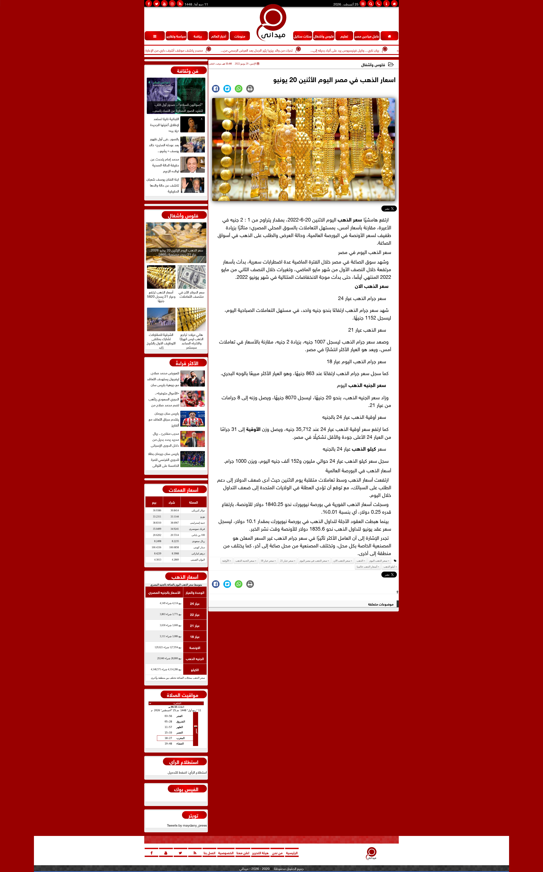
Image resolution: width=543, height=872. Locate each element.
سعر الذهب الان (372, 285)
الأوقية (253, 428)
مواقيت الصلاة (182, 694)
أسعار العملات (183, 489)
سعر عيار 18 (267, 560)
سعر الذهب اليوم (378, 560)
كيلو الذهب (364, 448)
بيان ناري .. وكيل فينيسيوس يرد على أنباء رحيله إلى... (374, 50)
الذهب (344, 218)
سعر (356, 218)
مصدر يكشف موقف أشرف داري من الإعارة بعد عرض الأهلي (192, 50)
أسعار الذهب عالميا (367, 566)
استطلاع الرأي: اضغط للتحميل (187, 772)
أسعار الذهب (185, 576)
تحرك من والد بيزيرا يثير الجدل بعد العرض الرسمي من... (286, 50)
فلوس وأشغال (373, 64)
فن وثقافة (187, 70)
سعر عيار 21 (286, 560)
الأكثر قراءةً (187, 362)
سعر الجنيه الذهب (367, 384)
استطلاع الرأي (183, 761)
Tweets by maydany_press (187, 825)
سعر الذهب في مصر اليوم (313, 560)
